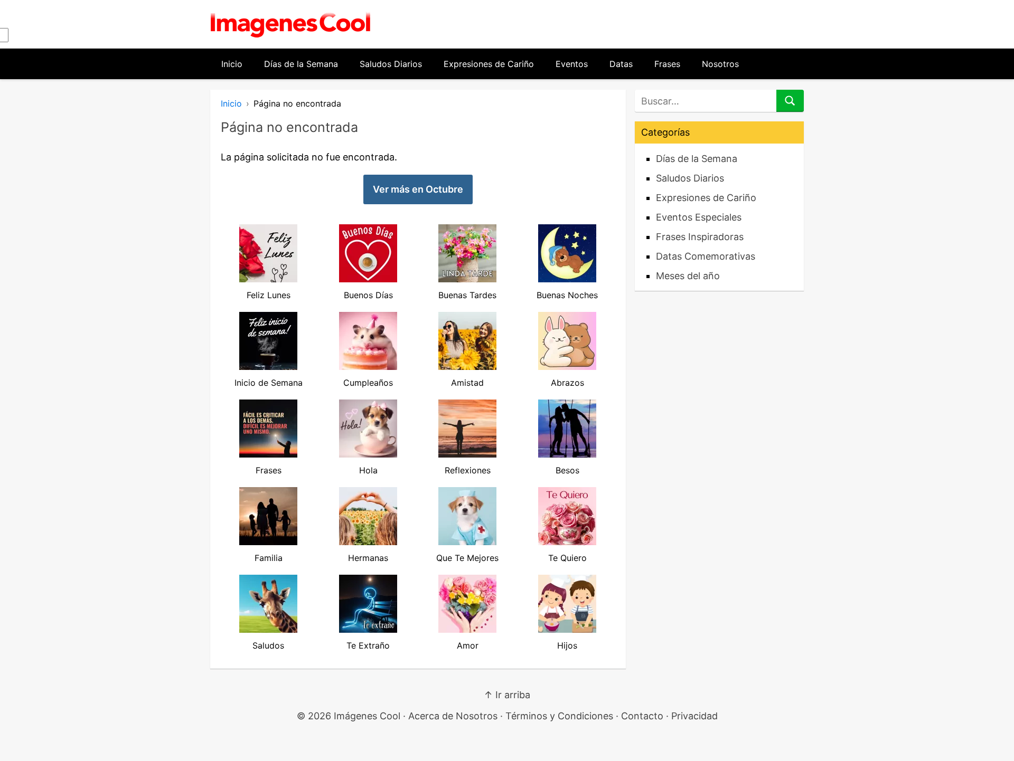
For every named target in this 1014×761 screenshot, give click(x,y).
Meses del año (688, 275)
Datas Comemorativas (705, 256)
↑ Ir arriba (507, 694)
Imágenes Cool (367, 715)
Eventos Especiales (698, 217)
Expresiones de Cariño (489, 64)
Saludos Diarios (391, 64)
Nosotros (720, 64)
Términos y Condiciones (559, 715)
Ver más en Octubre (418, 189)
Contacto (642, 715)
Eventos (572, 64)
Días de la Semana (301, 64)
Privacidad (694, 715)
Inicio (231, 64)
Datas (621, 64)
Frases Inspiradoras (700, 236)
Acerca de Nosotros (452, 715)
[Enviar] (790, 101)
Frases (667, 64)
